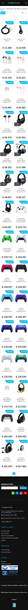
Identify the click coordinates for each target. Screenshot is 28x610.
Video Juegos (10, 8)
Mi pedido (3, 561)
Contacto (3, 540)
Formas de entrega (6, 552)
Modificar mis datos (6, 563)
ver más (14, 512)
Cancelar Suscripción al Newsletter (9, 538)
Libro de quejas (5, 533)
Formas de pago (5, 549)
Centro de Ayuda (5, 531)
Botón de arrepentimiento (7, 535)
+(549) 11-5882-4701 (6, 521)
